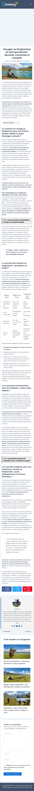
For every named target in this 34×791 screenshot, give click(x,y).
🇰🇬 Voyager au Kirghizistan (23, 61)
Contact (4, 787)
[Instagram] (12, 626)
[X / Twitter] (22, 626)
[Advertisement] (17, 26)
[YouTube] (17, 626)
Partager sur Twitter (18, 589)
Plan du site (28, 787)
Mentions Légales (13, 787)
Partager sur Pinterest (28, 589)
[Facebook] (14, 626)
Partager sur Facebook (7, 589)
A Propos (21, 787)
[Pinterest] (19, 626)
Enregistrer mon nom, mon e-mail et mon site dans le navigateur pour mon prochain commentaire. (17, 767)
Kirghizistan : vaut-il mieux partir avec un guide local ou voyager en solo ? (16, 710)
